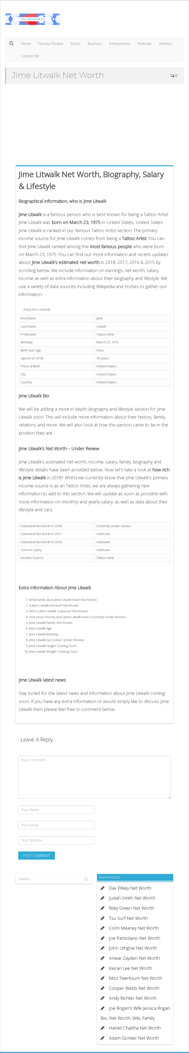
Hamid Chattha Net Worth (135, 1028)
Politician (145, 43)
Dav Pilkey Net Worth (130, 888)
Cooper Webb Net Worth (134, 988)
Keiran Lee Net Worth (130, 968)
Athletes (165, 43)
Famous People (50, 43)
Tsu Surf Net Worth (128, 918)
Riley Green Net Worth (131, 908)
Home (26, 43)
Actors (75, 43)
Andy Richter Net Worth (133, 998)
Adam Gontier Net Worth (134, 1038)
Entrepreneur (119, 43)
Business (95, 43)
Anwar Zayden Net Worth (134, 958)
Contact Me (30, 56)
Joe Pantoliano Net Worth (134, 938)
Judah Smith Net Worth (132, 898)
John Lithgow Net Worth (133, 948)
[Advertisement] (94, 123)
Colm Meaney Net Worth (134, 928)
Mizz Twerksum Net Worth (135, 978)
